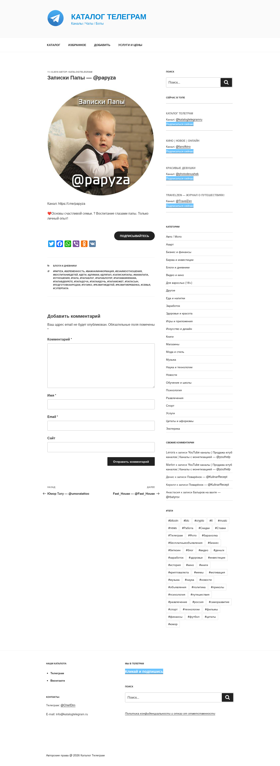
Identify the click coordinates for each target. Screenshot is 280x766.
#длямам (93, 274)
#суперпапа (60, 288)
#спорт (173, 609)
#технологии (191, 609)
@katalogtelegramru (189, 119)
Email (52, 416)
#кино (190, 565)
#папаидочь (98, 281)
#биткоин (174, 550)
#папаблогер (103, 277)
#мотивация (217, 572)
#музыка (174, 579)
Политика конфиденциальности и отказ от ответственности (170, 713)
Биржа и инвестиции (179, 260)
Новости (171, 375)
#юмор (173, 624)
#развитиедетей (103, 284)
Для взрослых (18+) (179, 283)
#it (211, 520)
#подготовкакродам (66, 284)
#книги (203, 565)
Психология (174, 390)
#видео (203, 550)
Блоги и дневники (65, 265)
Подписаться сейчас (179, 124)
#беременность (74, 271)
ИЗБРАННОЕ (77, 45)
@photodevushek (187, 174)
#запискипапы (122, 274)
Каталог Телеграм (108, 16)
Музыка (171, 359)
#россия (198, 602)
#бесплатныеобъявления (185, 543)
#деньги (219, 550)
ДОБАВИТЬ (102, 45)
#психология (176, 594)
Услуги (170, 413)
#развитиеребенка (128, 284)
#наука (189, 579)
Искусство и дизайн (179, 329)
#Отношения (61, 277)
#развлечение (177, 602)
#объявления (177, 587)
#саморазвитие (219, 602)
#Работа (187, 528)
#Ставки (220, 528)
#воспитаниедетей (65, 274)
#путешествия (200, 594)
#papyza (58, 271)
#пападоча (81, 281)
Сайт (51, 438)
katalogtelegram (80, 71)
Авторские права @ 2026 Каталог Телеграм (75, 755)
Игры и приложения (179, 321)
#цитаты (210, 616)
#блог (189, 550)
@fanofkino (183, 146)
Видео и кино (175, 275)
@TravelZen (184, 201)
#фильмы (211, 609)
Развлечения (174, 398)
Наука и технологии (179, 367)
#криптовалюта (178, 572)
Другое (170, 290)
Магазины (172, 344)
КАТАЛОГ (53, 45)
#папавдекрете (63, 281)
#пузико (87, 284)
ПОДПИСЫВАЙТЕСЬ (134, 236)
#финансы (175, 616)
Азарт (170, 244)
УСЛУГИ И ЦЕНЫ (130, 45)
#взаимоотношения (128, 271)
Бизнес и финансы (178, 252)
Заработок (173, 306)
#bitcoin (173, 520)
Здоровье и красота (179, 313)
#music (222, 520)
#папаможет (115, 281)
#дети (83, 274)
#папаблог (87, 277)
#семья (145, 284)
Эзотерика (173, 428)
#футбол (193, 616)
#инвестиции (216, 557)
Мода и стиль (175, 352)
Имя (51, 395)
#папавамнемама (125, 277)
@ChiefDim (68, 705)
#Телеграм (175, 535)
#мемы (199, 572)
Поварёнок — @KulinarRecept (207, 477)
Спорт (170, 405)
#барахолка (210, 535)
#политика (199, 587)
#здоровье (196, 557)
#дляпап (106, 274)
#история (174, 565)
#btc (186, 520)
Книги (170, 336)
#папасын (131, 281)
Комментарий (59, 339)
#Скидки (204, 528)
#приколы (217, 587)
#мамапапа (140, 274)
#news (172, 528)
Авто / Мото (174, 236)
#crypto (199, 520)
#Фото (192, 535)
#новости (205, 579)
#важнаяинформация (100, 271)
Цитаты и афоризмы (179, 421)
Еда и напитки (175, 298)
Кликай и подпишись (144, 671)
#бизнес (213, 543)
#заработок (175, 557)
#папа (75, 277)
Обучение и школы (178, 382)
